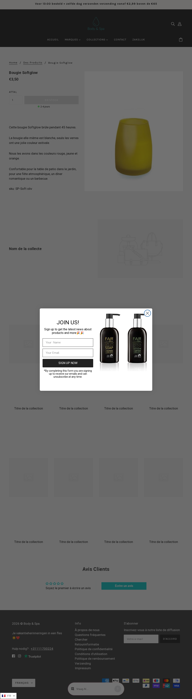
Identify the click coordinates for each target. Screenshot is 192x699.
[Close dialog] (147, 313)
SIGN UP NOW (67, 363)
